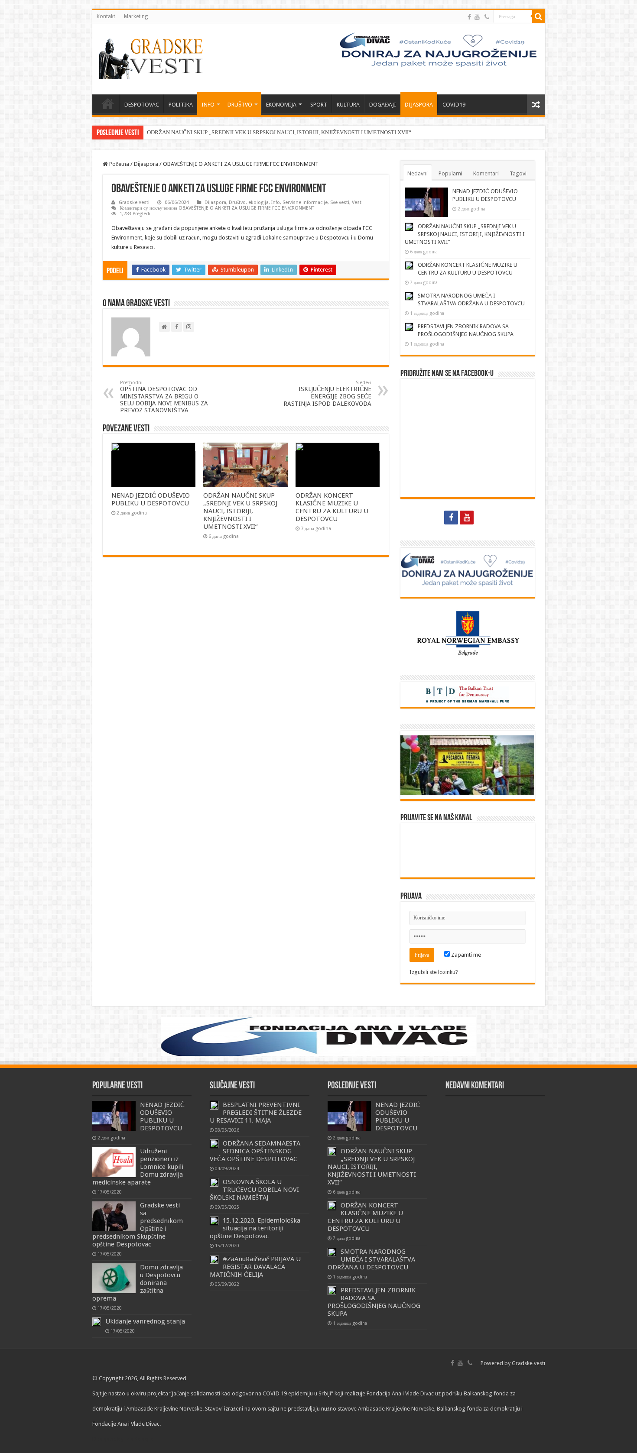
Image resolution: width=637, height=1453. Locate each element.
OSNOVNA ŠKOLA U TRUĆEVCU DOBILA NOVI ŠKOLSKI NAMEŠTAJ (254, 1189)
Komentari (486, 173)
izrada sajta (139, 1439)
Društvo (237, 202)
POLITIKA (181, 104)
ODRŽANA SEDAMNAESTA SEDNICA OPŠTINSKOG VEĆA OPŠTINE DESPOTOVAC (255, 1151)
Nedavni (417, 173)
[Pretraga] (538, 16)
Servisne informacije (305, 202)
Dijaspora (146, 164)
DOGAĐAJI (382, 104)
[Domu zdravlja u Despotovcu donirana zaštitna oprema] (114, 1278)
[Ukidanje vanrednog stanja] (96, 1321)
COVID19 (453, 104)
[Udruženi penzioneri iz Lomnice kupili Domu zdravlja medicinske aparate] (114, 1162)
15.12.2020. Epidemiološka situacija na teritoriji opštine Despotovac (255, 1228)
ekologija (258, 202)
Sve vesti (339, 202)
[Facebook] (469, 17)
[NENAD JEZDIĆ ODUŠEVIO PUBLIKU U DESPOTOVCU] (114, 1115)
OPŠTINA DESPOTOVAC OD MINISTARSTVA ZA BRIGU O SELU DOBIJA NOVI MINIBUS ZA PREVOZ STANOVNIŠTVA (164, 397)
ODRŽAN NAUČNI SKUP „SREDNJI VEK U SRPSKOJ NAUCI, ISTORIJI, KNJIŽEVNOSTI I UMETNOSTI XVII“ (279, 132)
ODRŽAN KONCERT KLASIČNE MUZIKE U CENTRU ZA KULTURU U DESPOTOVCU (332, 507)
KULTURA (348, 104)
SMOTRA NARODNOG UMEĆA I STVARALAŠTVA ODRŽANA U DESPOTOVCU (371, 1259)
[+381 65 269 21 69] (487, 17)
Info (275, 202)
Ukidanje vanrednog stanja (145, 1321)
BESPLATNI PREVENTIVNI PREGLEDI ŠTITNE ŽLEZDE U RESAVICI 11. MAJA (256, 1112)
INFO (208, 104)
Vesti (357, 202)
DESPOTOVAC (141, 104)
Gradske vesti (528, 1363)
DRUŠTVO (240, 104)
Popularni (450, 173)
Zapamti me (465, 954)
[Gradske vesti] (153, 57)
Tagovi (518, 173)
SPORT (318, 104)
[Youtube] (477, 17)
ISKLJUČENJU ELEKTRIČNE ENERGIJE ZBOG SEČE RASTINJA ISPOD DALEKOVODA (327, 393)
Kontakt (106, 16)
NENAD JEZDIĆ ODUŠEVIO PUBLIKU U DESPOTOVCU (150, 499)
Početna (118, 164)
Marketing (136, 16)
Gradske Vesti (134, 202)
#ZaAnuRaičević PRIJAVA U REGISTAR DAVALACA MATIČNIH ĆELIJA (255, 1266)
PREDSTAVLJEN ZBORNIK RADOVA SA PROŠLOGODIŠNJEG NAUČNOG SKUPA (374, 1301)
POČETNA (108, 103)
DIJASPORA (419, 104)
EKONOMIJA (281, 104)
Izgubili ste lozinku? (434, 972)
